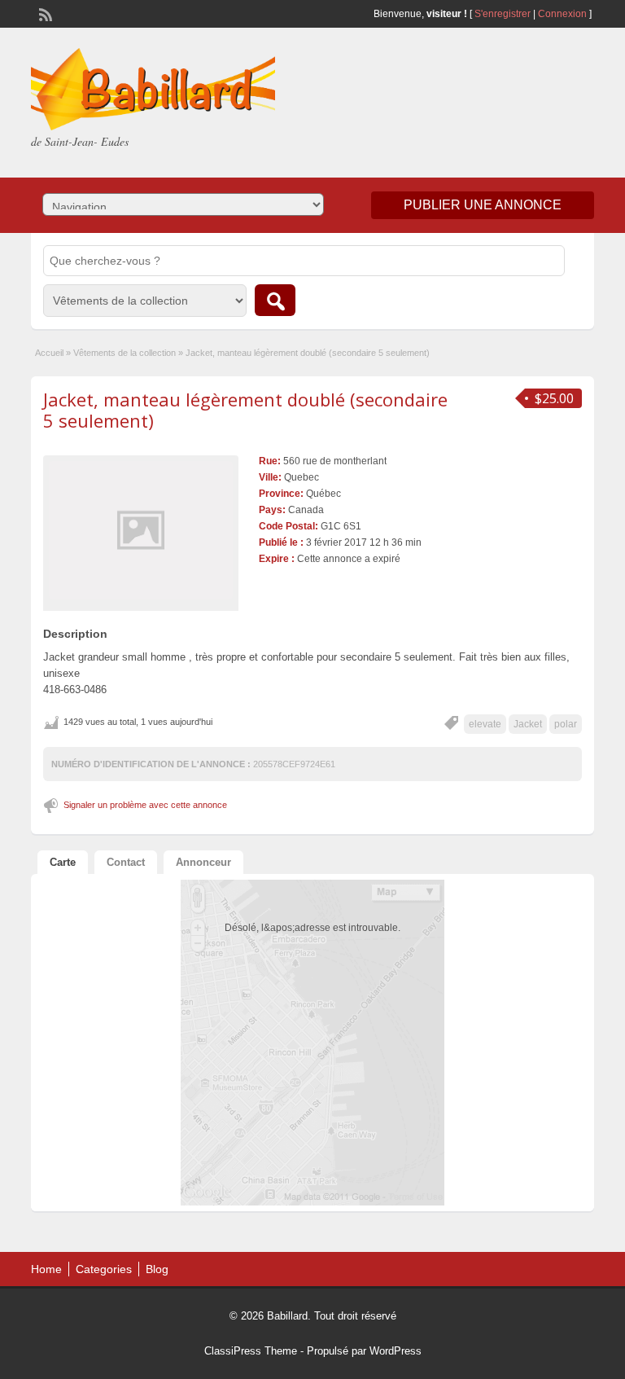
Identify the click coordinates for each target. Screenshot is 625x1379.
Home (46, 1269)
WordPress (395, 1351)
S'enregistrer (502, 14)
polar (565, 724)
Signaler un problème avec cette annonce (145, 805)
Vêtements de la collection (124, 353)
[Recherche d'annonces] (275, 300)
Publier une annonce (483, 205)
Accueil (49, 353)
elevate (485, 724)
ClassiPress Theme (250, 1351)
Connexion (563, 14)
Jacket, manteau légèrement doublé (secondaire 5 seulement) (245, 410)
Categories (104, 1269)
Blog (157, 1269)
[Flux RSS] (43, 13)
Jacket (528, 724)
